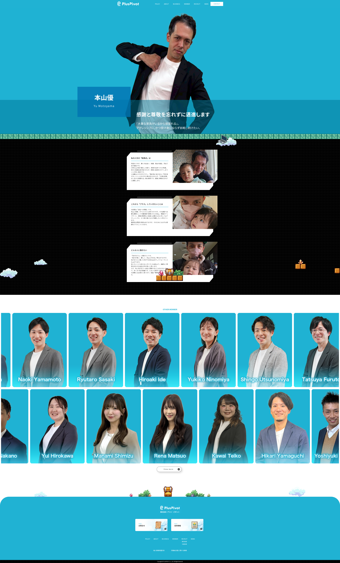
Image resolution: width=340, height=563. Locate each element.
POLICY (157, 4)
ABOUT (166, 4)
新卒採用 (184, 541)
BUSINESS (176, 4)
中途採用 (184, 544)
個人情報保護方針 (159, 550)
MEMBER (187, 4)
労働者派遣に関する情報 (179, 550)
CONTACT (217, 4)
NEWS (206, 4)
